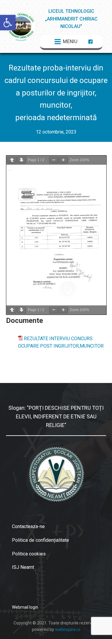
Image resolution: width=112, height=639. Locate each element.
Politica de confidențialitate (40, 540)
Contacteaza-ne (28, 526)
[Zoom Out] (53, 160)
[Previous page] (11, 160)
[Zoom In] (63, 160)
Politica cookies (29, 554)
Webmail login (25, 607)
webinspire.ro (67, 629)
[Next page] (21, 160)
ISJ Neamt (23, 567)
